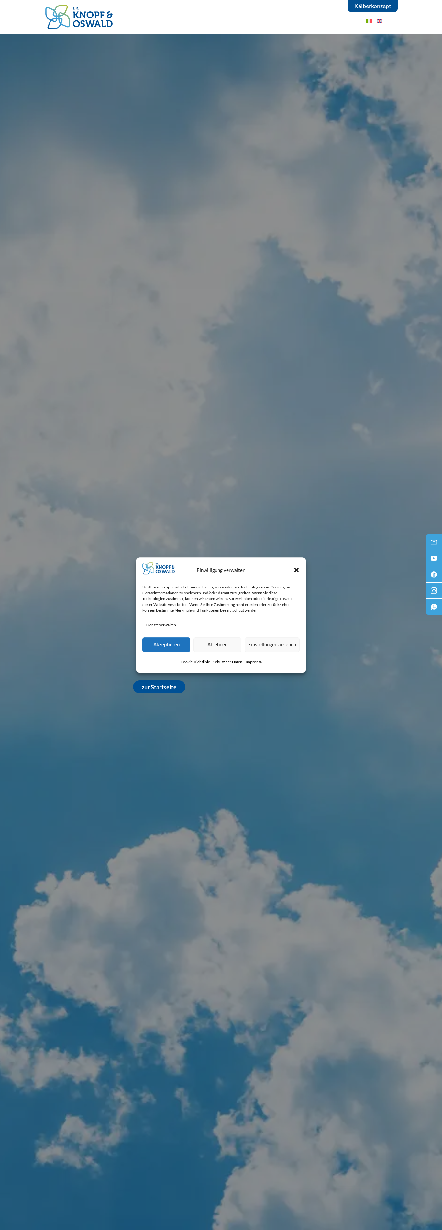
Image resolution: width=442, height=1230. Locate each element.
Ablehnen (217, 644)
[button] (296, 570)
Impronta (254, 661)
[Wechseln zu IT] (369, 21)
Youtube (434, 560)
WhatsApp (434, 609)
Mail (434, 544)
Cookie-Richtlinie (195, 661)
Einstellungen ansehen (272, 644)
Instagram (434, 592)
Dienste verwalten (161, 624)
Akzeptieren (166, 644)
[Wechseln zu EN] (379, 21)
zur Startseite (159, 686)
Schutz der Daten (227, 661)
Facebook (434, 576)
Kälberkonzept (372, 5)
